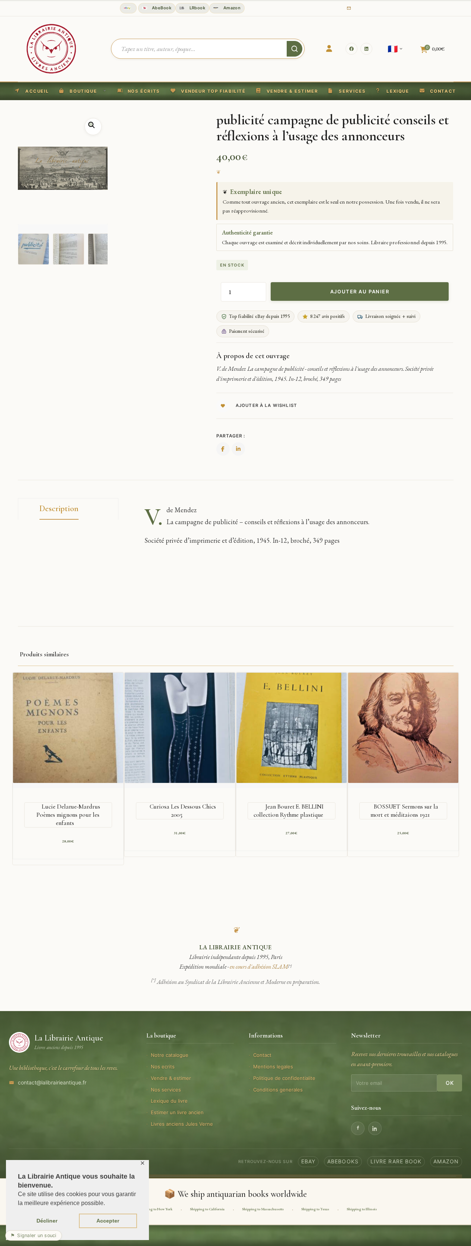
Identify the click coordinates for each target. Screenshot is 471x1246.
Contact (262, 1055)
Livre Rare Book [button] (396, 1161)
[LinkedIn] (366, 49)
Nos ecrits (163, 1067)
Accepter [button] (107, 1221)
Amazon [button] (231, 7)
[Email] (349, 8)
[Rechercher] (294, 49)
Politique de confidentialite (284, 1078)
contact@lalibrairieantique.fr (52, 1082)
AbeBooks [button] (343, 1161)
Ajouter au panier (359, 291)
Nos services (166, 1090)
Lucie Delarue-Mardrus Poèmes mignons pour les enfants (68, 815)
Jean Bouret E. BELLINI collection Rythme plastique (289, 811)
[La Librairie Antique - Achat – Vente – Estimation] (51, 48)
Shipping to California (207, 1209)
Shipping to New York (155, 1209)
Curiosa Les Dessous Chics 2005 (183, 811)
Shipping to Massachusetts (263, 1209)
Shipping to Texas (315, 1209)
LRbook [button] (196, 7)
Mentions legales (273, 1067)
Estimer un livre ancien (177, 1112)
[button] (208, 91)
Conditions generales (278, 1090)
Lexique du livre (169, 1101)
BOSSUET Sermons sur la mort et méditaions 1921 (404, 811)
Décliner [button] (46, 1221)
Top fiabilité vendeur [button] (128, 8)
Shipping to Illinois (362, 1209)
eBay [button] (308, 1161)
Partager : (230, 436)
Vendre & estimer (171, 1078)
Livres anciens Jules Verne (182, 1124)
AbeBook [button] (161, 7)
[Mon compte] (329, 48)
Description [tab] (59, 508)
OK (450, 1083)
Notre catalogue (169, 1055)
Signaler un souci (33, 1235)
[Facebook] (351, 49)
